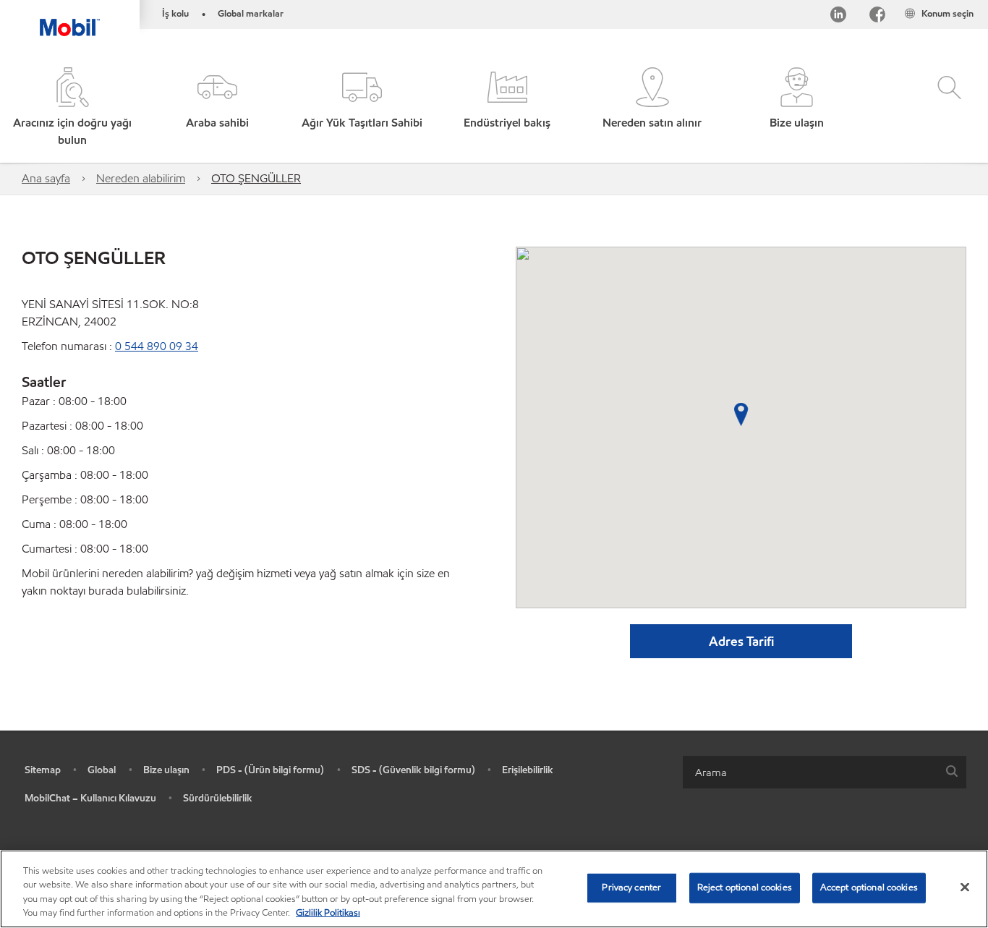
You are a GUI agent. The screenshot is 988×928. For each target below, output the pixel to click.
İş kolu (175, 13)
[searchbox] (810, 772)
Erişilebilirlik (527, 770)
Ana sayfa (46, 178)
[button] (217, 108)
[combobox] (824, 772)
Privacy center (631, 887)
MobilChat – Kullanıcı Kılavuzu (90, 798)
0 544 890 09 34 (156, 346)
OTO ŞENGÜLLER (256, 178)
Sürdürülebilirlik (217, 798)
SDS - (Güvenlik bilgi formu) (413, 770)
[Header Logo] (70, 18)
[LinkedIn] (838, 17)
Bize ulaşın (166, 770)
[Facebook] (877, 17)
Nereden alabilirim (140, 178)
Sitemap (43, 770)
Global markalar (251, 13)
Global (102, 770)
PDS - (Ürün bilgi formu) (270, 770)
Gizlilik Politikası (328, 912)
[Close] (965, 887)
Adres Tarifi (741, 641)
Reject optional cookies (744, 887)
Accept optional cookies (869, 887)
